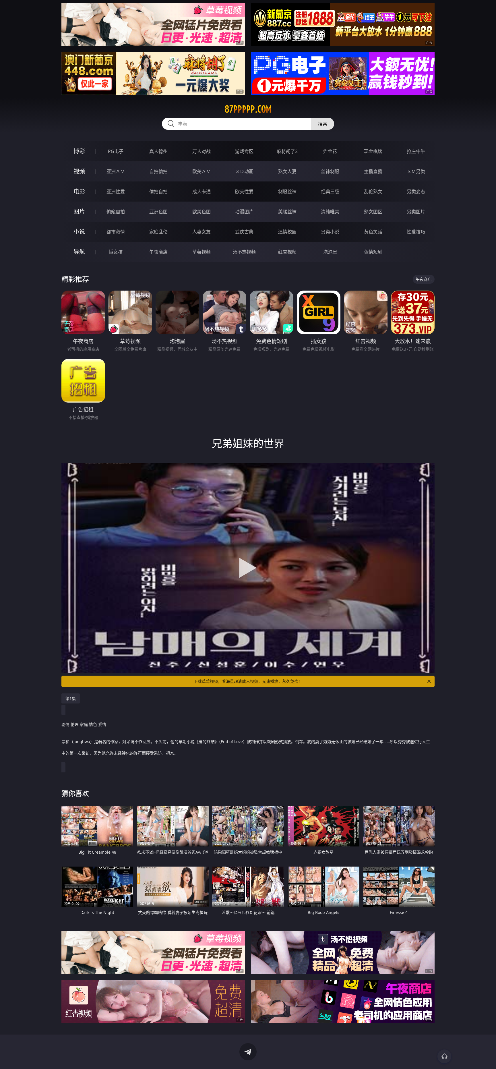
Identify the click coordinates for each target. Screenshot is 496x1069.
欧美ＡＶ (201, 171)
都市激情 (115, 232)
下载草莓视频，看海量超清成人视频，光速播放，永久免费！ (248, 681)
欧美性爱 (244, 191)
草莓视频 (201, 252)
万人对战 (201, 151)
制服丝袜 (287, 191)
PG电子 (115, 151)
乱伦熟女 (373, 191)
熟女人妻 (287, 171)
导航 (79, 252)
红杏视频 (287, 252)
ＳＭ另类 (416, 171)
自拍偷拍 (158, 171)
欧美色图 (201, 211)
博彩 (79, 151)
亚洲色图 (158, 211)
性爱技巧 (416, 232)
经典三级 (330, 191)
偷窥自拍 (115, 211)
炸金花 (330, 151)
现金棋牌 (373, 151)
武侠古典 (244, 232)
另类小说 (330, 232)
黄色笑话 (373, 232)
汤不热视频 (244, 252)
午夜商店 (158, 252)
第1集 (70, 698)
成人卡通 (201, 191)
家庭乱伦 (158, 232)
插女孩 (116, 252)
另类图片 (416, 211)
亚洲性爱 (115, 191)
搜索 (322, 124)
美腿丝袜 (287, 211)
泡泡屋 (330, 252)
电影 (79, 191)
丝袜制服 (330, 171)
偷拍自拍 (158, 191)
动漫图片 (244, 211)
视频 (79, 171)
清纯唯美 (330, 211)
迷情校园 (287, 232)
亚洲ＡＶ (115, 171)
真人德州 (158, 151)
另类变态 (416, 191)
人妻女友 (201, 232)
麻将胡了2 (287, 151)
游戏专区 (244, 151)
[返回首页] (444, 1056)
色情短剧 (373, 252)
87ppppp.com (248, 109)
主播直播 (373, 171)
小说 (79, 231)
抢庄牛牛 (416, 151)
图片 (79, 211)
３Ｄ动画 (244, 171)
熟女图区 (373, 211)
